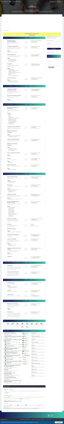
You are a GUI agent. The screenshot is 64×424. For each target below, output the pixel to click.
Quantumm (24, 363)
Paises (15, 181)
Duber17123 (33, 333)
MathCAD (10, 181)
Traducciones (10, 265)
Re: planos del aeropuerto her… (36, 152)
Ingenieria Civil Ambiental (12, 234)
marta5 (33, 304)
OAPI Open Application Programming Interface (12, 120)
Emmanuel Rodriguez (25, 334)
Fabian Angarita (34, 360)
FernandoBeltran (35, 295)
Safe (9, 116)
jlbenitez (33, 96)
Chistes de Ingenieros (12, 59)
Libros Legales (11, 182)
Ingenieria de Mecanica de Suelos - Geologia (14, 249)
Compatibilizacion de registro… (36, 126)
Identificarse (6, 389)
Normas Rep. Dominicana (13, 213)
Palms (10, 309)
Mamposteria (11, 191)
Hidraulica (9, 224)
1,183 (27, 339)
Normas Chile (11, 209)
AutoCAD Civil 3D (12, 245)
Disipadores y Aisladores (13, 136)
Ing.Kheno (34, 185)
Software (13, 231)
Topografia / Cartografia (12, 218)
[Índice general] (32, 6)
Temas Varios (10, 311)
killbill (33, 165)
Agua (9, 231)
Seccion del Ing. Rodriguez (13, 80)
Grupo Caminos (10, 294)
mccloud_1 (26, 340)
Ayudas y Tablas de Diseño (13, 149)
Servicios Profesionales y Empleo (14, 95)
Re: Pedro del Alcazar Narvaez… (36, 54)
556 (27, 364)
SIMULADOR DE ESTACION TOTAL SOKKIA (13, 336)
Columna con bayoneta (9, 345)
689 (27, 354)
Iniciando (5, 37)
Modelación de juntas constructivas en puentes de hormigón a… (12, 356)
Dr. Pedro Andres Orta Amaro (13, 81)
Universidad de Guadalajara (13, 75)
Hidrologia (19, 231)
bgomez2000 (33, 369)
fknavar (33, 272)
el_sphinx (28, 408)
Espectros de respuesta (12, 169)
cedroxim (33, 159)
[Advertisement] (32, 22)
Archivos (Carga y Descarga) (13, 271)
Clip (15, 244)
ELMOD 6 (6, 369)
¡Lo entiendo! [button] (59, 422)
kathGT (33, 127)
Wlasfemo (33, 351)
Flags (5, 320)
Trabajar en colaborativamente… (36, 248)
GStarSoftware (11, 199)
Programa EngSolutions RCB (10, 377)
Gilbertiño (33, 249)
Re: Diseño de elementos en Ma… (36, 176)
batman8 (13, 408)
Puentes (8, 158)
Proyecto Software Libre (13, 286)
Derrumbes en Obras (12, 190)
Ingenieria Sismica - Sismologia (13, 126)
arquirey (33, 153)
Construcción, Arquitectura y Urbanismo (11, 173)
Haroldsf (24, 359)
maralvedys (34, 312)
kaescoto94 (34, 140)
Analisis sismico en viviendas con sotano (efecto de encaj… (13, 340)
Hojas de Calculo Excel (11, 164)
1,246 (28, 337)
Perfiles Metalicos (12, 150)
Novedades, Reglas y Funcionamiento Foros (11, 41)
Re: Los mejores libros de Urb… (36, 256)
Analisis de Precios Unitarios (14, 189)
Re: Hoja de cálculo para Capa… (36, 290)
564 (27, 362)
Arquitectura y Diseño (11, 194)
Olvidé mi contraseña (50, 52)
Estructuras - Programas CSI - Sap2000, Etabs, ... (13, 108)
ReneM (24, 346)
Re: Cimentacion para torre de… (36, 139)
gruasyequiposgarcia (34, 408)
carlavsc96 (34, 266)
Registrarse (11, 389)
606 (27, 360)
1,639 (28, 335)
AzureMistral (34, 354)
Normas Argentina (12, 207)
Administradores (11, 401)
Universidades (11, 69)
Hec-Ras (32, 224)
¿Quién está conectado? (8, 395)
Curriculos (10, 100)
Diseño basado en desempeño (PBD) (15, 135)
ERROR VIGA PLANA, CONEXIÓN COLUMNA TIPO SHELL (11, 349)
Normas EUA (11, 216)
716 (27, 349)
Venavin (33, 375)
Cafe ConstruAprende (11, 54)
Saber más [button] (36, 422)
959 (27, 341)
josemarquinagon (34, 342)
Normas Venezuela (12, 214)
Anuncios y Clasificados (8, 86)
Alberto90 (33, 239)
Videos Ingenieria (12, 61)
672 (27, 356)
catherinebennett (35, 257)
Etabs (10, 115)
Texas (20, 382)
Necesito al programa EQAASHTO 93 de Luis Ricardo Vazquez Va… (12, 366)
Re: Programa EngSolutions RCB (36, 282)
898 (27, 343)
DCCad (10, 155)
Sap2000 (10, 114)
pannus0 (33, 108)
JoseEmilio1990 (34, 55)
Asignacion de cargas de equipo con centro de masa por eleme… (13, 362)
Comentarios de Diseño (13, 148)
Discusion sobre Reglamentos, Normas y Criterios (13, 202)
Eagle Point (11, 244)
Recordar (49, 46)
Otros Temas (6, 300)
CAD (20, 199)
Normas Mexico (11, 212)
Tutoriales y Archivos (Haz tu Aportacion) (11, 262)
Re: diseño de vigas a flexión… (35, 46)
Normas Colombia (12, 210)
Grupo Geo (9, 290)
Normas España (11, 211)
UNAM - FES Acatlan (12, 71)
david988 (33, 339)
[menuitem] (10, 1)
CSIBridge (10, 117)
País (49, 64)
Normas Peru (11, 215)
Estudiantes (9, 63)
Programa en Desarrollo (13, 287)
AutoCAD (16, 199)
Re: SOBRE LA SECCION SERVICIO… (36, 40)
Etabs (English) (11, 123)
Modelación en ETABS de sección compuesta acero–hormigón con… (11, 352)
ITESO (10, 74)
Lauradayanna (34, 291)
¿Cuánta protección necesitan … (36, 201)
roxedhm (24, 361)
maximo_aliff (34, 357)
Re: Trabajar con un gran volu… (36, 303)
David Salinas (34, 372)
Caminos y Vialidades (11, 238)
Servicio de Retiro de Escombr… (36, 95)
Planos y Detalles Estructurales (13, 152)
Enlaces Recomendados (13, 60)
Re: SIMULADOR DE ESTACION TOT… (37, 218)
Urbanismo (9, 256)
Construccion (10, 184)
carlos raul (34, 47)
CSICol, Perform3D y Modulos (14, 118)
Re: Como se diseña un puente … (36, 158)
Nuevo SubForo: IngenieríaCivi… (36, 234)
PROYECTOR (26, 351)
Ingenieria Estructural (8, 104)
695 (27, 352)
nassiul (23, 348)
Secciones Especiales (11, 77)
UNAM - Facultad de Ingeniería (14, 70)
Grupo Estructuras (10, 282)
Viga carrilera (7, 343)
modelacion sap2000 (8, 359)
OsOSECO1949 (34, 177)
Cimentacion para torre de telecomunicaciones (9, 373)
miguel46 (33, 348)
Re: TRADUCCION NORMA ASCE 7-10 (36, 265)
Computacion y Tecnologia (12, 303)
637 (27, 358)
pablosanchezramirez (35, 363)
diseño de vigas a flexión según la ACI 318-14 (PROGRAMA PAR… (13, 381)
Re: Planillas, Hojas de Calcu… (35, 164)
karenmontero (19, 408)
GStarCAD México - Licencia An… (36, 194)
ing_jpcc (25, 353)
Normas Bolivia (11, 208)
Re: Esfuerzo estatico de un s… (35, 63)
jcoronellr (26, 344)
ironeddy (33, 41)
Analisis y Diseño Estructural (13, 139)
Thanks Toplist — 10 (6, 406)
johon (33, 225)
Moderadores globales (18, 401)
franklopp (33, 78)
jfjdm (25, 336)
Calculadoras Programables (12, 46)
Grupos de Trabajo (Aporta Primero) (10, 279)
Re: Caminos (33, 294)
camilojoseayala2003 (35, 336)
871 (27, 347)
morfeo (25, 342)
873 (27, 345)
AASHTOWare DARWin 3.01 (10, 333)
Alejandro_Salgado (35, 64)
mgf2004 (10, 132)
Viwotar (33, 202)
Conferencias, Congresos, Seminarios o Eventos (12, 89)
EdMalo (33, 219)
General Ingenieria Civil (12, 176)
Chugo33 (33, 345)
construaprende (34, 89)
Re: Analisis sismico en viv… (35, 107)
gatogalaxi (15, 130)
